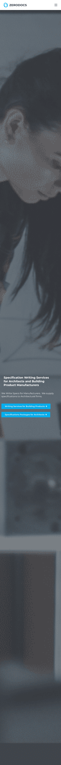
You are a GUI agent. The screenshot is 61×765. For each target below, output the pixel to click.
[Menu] (55, 5)
